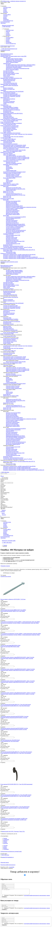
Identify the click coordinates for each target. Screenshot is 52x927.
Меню (2, 3)
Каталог (2, 51)
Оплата (5, 846)
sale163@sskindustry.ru (8, 857)
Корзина (3, 515)
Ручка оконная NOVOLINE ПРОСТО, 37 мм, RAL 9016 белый (15, 705)
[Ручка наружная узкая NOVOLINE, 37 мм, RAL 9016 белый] (15, 806)
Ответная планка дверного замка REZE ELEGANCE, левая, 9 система (17, 658)
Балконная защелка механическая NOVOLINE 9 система (14, 729)
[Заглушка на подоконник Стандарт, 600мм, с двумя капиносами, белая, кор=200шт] (20, 621)
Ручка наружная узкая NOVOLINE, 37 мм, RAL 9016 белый (14, 807)
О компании (6, 839)
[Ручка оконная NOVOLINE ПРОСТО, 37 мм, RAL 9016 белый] (16, 704)
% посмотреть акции (5, 50)
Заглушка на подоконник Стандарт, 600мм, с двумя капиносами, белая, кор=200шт (20, 622)
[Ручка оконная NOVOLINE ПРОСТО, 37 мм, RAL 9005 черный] (16, 794)
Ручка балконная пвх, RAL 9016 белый (10, 741)
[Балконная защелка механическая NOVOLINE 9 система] (14, 728)
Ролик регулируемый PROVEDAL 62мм (10, 646)
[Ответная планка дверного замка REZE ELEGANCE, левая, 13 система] (18, 680)
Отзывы (5, 842)
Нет (4, 508)
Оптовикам (6, 849)
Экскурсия (3, 23)
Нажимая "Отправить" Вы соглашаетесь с (27, 895)
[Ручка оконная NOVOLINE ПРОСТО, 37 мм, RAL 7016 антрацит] (16, 751)
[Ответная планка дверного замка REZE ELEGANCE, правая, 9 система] (18, 669)
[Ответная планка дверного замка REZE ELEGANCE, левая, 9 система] (17, 657)
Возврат (5, 848)
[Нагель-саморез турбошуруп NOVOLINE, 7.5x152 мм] (14, 598)
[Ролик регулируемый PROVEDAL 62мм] (10, 645)
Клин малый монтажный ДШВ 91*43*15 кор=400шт (13, 611)
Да (1, 508)
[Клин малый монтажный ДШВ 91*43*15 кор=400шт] (13, 609)
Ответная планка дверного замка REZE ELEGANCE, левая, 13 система (17, 682)
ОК (25, 875)
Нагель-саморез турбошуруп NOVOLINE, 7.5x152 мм (13, 599)
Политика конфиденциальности (8, 864)
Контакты (5, 843)
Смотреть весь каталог (6, 576)
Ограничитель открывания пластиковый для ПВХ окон (13, 819)
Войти (3, 513)
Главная (5, 838)
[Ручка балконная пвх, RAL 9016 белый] (10, 740)
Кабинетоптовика (3, 511)
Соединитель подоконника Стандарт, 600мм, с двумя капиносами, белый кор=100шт (20, 634)
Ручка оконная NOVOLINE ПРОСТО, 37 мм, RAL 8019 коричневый (16, 784)
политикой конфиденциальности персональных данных (37, 895)
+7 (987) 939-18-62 (6, 26)
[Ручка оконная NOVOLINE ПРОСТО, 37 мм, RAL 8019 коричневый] (14, 783)
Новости (5, 840)
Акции (2, 476)
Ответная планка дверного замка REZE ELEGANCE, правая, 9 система (17, 670)
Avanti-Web (11, 867)
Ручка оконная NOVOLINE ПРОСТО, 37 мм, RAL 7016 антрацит (16, 753)
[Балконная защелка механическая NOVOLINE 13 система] (14, 716)
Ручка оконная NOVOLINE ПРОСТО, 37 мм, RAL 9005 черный (15, 796)
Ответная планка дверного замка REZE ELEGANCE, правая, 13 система (17, 693)
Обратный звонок (5, 862)
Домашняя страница (5, 565)
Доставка (5, 845)
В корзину (3, 608)
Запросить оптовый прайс (8, 25)
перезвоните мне (13, 48)
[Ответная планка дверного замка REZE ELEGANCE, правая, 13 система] (18, 692)
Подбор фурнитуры (5, 21)
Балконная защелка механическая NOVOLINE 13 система (14, 717)
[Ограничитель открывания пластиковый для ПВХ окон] (14, 818)
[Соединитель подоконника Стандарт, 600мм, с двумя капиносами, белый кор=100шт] (21, 633)
